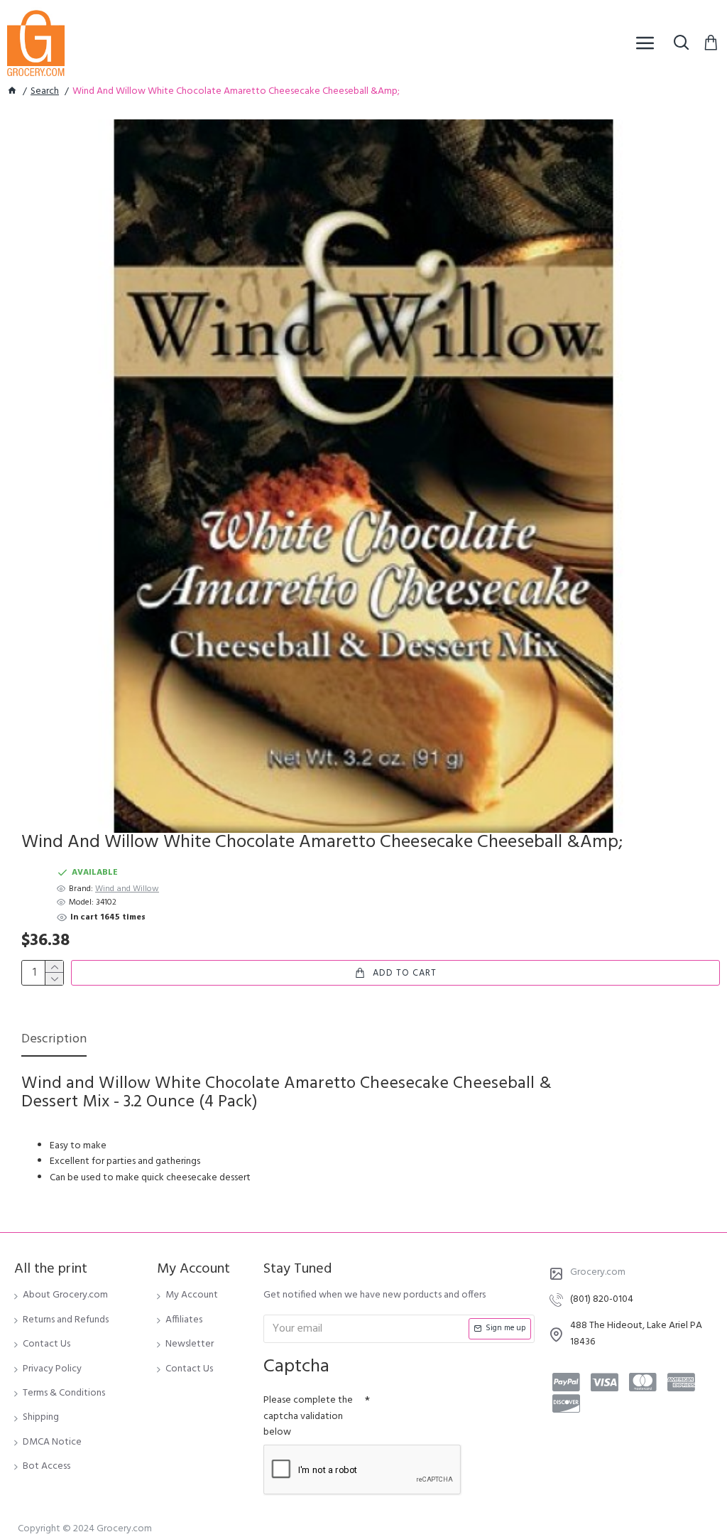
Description (54, 1041)
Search (45, 91)
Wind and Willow (127, 889)
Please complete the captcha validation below (308, 1416)
